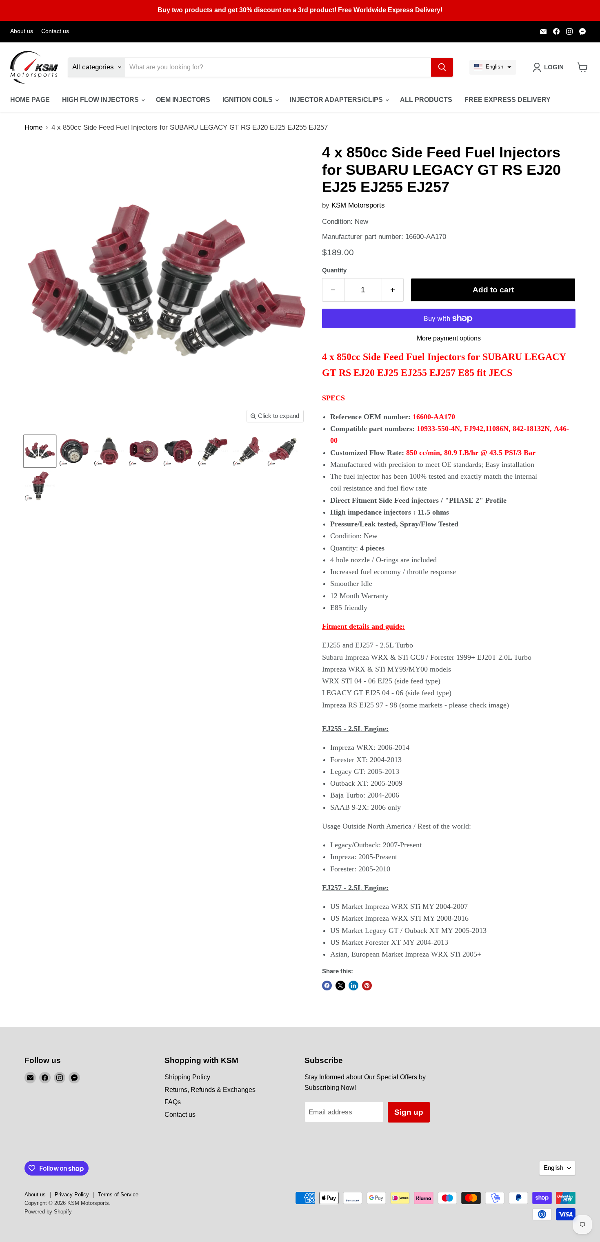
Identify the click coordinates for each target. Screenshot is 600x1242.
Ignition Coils (248, 99)
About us (21, 31)
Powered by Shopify (48, 1212)
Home (33, 127)
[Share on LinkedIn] (353, 985)
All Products (426, 99)
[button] (492, 67)
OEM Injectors (183, 99)
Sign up (408, 1112)
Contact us (55, 31)
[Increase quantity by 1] (393, 290)
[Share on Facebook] (327, 985)
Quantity (334, 270)
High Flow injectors (101, 99)
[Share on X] (340, 985)
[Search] (442, 67)
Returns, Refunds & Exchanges (210, 1089)
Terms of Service (118, 1194)
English (553, 1168)
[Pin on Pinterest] (367, 985)
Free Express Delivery (507, 99)
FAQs (172, 1101)
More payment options (449, 338)
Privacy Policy (72, 1194)
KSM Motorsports (358, 205)
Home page (30, 99)
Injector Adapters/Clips (337, 99)
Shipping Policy (187, 1077)
